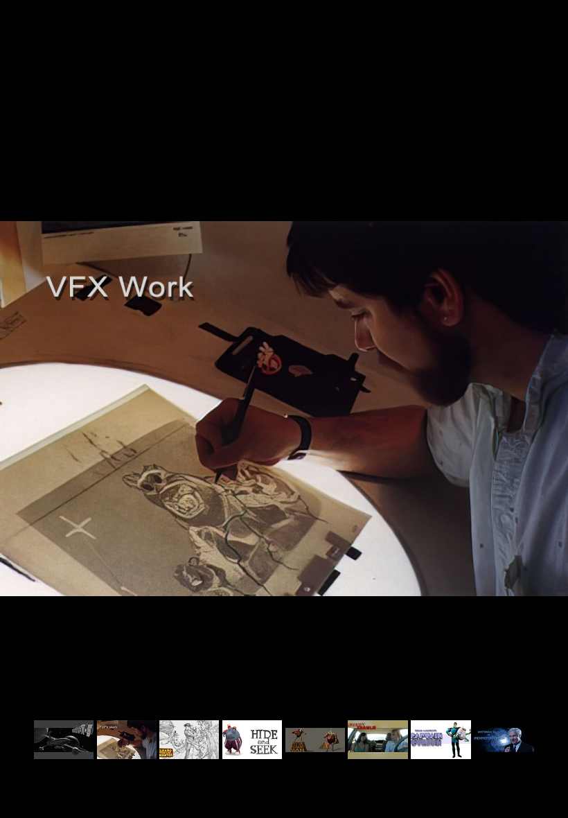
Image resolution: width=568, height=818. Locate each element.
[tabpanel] (284, 409)
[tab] (64, 739)
